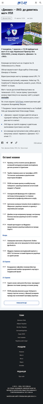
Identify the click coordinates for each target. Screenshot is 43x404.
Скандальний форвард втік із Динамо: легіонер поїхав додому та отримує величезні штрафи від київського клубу (21, 196)
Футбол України (22, 327)
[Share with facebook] (2, 143)
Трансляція (24, 148)
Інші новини (21, 337)
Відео (21, 362)
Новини (21, 352)
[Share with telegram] (7, 143)
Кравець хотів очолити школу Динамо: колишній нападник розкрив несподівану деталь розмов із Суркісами (22, 165)
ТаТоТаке (19, 102)
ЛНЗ (15, 148)
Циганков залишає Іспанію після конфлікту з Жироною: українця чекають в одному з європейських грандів (23, 206)
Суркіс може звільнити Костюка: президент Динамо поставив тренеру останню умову (23, 284)
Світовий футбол (21, 330)
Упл (19, 148)
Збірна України (21, 323)
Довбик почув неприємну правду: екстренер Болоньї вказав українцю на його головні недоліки (23, 216)
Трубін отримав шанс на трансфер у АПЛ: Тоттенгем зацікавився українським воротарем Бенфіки (22, 175)
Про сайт (21, 376)
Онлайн (21, 365)
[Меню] (5, 3)
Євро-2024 (21, 334)
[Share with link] (16, 143)
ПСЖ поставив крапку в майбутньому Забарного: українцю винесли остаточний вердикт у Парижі (22, 185)
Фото (21, 358)
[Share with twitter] (12, 143)
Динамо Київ (21, 320)
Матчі (21, 355)
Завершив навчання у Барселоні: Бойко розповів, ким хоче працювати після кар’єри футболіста (23, 243)
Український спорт (21, 341)
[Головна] (21, 2)
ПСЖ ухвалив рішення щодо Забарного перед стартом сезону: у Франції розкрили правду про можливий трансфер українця (23, 293)
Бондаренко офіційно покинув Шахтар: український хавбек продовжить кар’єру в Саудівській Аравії (22, 269)
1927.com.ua (38, 143)
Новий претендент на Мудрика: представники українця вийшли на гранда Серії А (22, 227)
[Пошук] (40, 3)
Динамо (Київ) (9, 148)
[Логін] (36, 3)
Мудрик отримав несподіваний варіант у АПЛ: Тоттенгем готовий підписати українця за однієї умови (23, 253)
